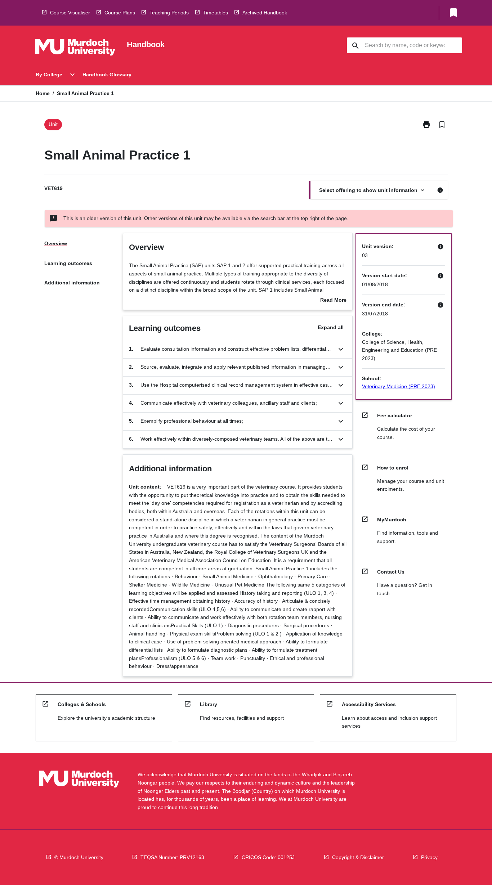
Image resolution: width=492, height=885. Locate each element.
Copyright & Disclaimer (358, 857)
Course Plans (119, 12)
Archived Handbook (264, 12)
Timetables (215, 12)
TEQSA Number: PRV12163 (172, 857)
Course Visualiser (70, 12)
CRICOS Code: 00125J (268, 857)
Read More (333, 300)
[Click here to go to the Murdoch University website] (75, 48)
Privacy (429, 857)
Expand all (331, 327)
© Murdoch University (78, 857)
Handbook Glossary (106, 74)
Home (43, 93)
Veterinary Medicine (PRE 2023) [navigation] (398, 386)
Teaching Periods (169, 12)
